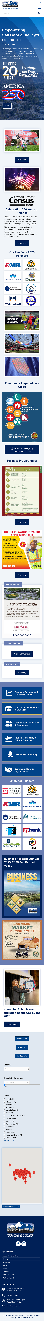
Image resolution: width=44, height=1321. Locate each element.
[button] (13, 635)
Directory (6, 1262)
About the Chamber (10, 1256)
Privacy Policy (15, 1318)
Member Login (8, 1275)
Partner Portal (8, 1278)
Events (5, 1259)
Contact (6, 1272)
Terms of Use (28, 1318)
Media (5, 1265)
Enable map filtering (11, 1206)
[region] (22, 612)
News (5, 1268)
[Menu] (39, 8)
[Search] (39, 13)
